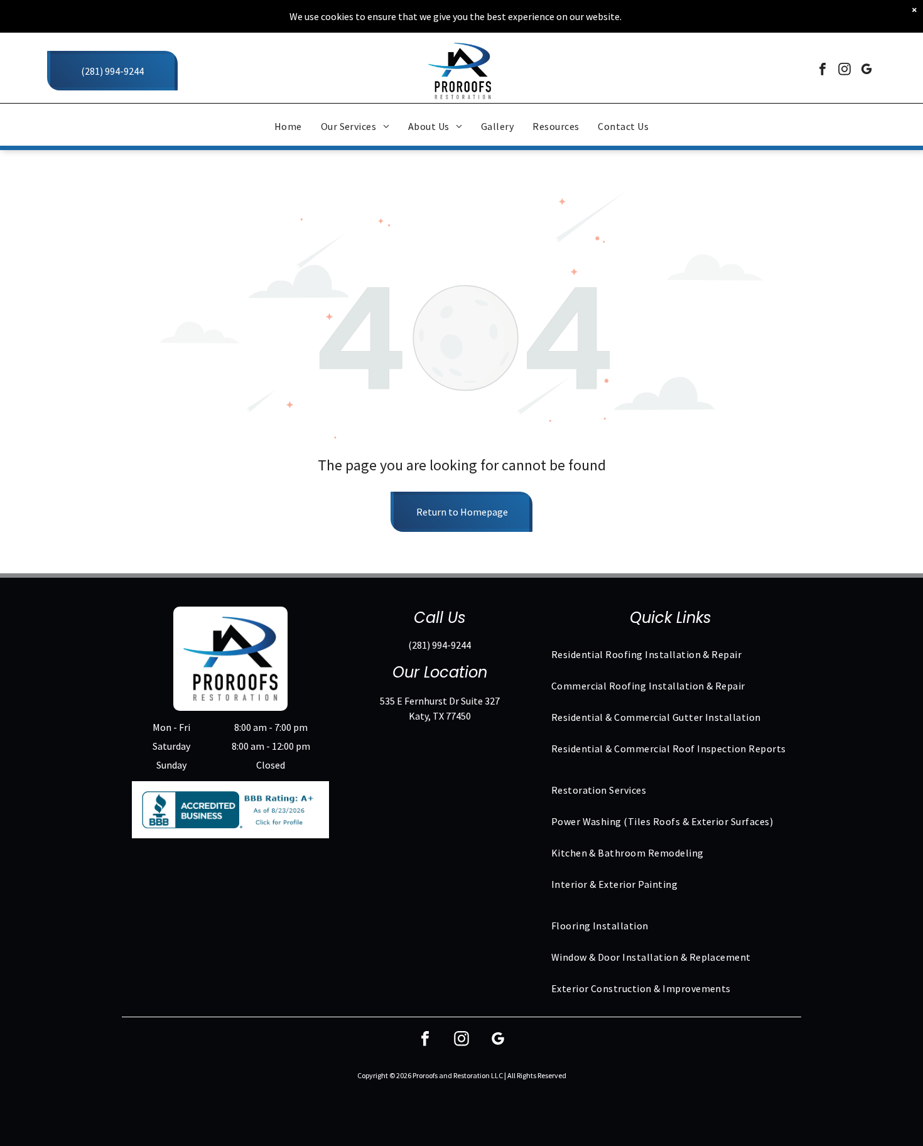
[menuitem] (288, 126)
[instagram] (844, 71)
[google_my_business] (866, 71)
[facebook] (822, 71)
